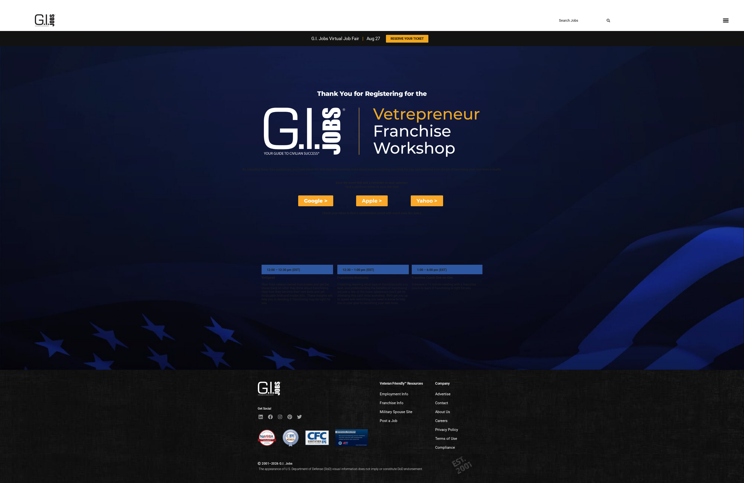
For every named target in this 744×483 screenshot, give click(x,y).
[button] (608, 20)
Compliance (445, 447)
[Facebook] (270, 417)
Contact (441, 403)
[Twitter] (299, 417)
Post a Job (388, 421)
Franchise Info (391, 403)
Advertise (442, 394)
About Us (442, 412)
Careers (441, 421)
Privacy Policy (446, 429)
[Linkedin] (260, 417)
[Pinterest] (289, 417)
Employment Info (394, 394)
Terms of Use (446, 438)
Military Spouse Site (396, 412)
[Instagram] (280, 417)
